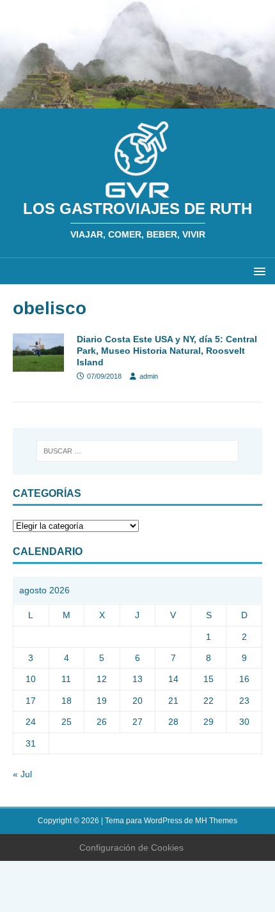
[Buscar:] (138, 451)
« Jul (22, 774)
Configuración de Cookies (131, 847)
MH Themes (216, 820)
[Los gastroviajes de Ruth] (137, 101)
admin (148, 376)
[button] (257, 270)
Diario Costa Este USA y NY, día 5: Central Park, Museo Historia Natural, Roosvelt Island (167, 350)
